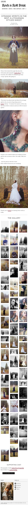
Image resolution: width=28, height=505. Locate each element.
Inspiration (4, 8)
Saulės (2, 104)
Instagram (18, 485)
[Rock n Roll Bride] (14, 5)
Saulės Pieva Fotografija (18, 468)
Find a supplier (17, 8)
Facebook (18, 483)
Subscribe (3, 1)
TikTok (17, 489)
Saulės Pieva (17, 73)
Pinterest (18, 487)
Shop (23, 8)
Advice (10, 8)
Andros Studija (13, 470)
